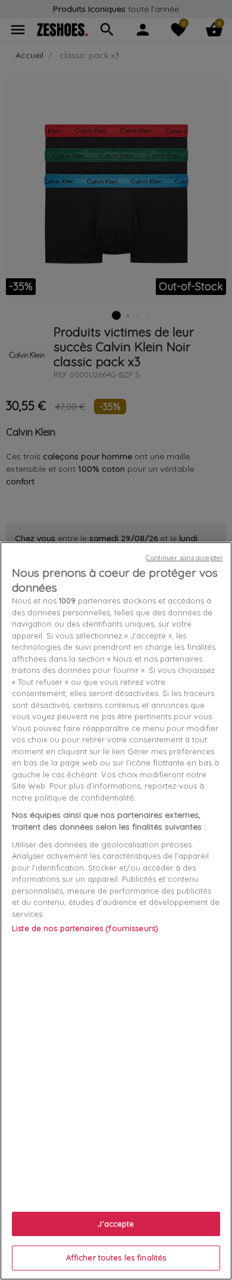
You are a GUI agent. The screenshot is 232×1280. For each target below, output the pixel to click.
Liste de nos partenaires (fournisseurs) (85, 928)
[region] (116, 911)
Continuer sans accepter (184, 558)
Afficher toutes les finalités (116, 1257)
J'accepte (116, 1223)
